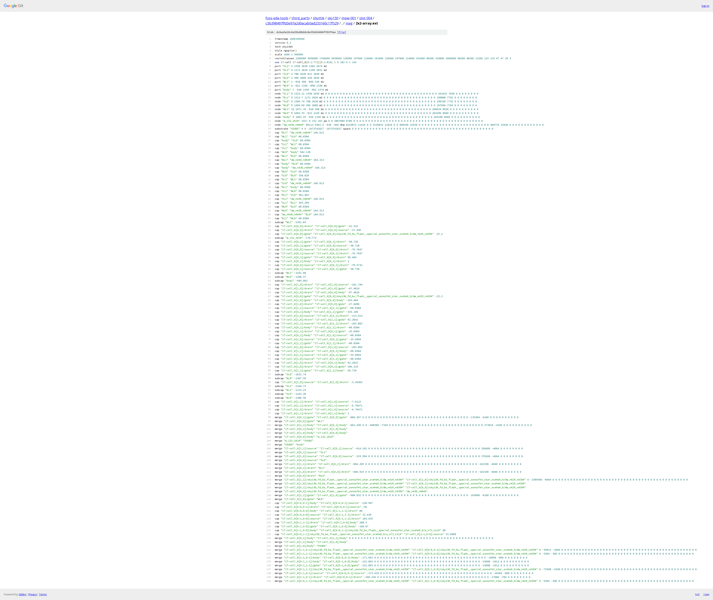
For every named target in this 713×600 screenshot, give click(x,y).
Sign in (705, 6)
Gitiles (22, 594)
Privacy (32, 594)
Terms (43, 594)
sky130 (333, 18)
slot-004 (365, 18)
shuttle (318, 18)
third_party (301, 18)
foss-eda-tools (277, 18)
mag (349, 23)
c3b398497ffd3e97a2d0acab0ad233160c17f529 (302, 23)
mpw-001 (348, 18)
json (706, 594)
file (342, 32)
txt (697, 594)
